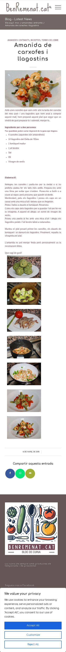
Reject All (33, 644)
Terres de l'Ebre (50, 40)
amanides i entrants (19, 40)
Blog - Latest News (18, 19)
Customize (33, 635)
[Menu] (56, 7)
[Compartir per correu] (30, 473)
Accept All (33, 625)
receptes (35, 40)
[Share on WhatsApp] (20, 473)
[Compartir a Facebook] (10, 473)
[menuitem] (48, 7)
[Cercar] (48, 7)
